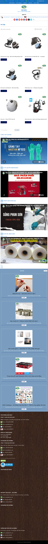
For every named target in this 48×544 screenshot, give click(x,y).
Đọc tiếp (4, 59)
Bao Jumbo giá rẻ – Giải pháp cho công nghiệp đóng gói (24, 348)
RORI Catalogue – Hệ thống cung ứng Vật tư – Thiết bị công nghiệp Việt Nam (24, 405)
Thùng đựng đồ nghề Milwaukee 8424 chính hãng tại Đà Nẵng (24, 376)
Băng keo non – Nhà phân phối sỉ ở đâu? (24, 293)
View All (45, 270)
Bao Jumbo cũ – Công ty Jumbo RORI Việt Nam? (24, 321)
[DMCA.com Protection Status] (3, 460)
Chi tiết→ (24, 297)
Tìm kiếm (17, 130)
